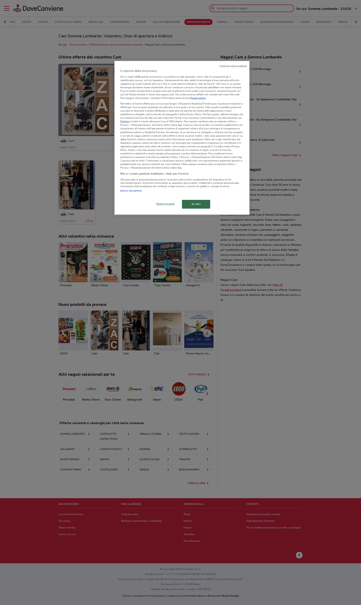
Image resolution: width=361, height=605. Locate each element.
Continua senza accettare (233, 65)
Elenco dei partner (131, 190)
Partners (125, 121)
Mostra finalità (165, 203)
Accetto (196, 204)
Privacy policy (198, 98)
